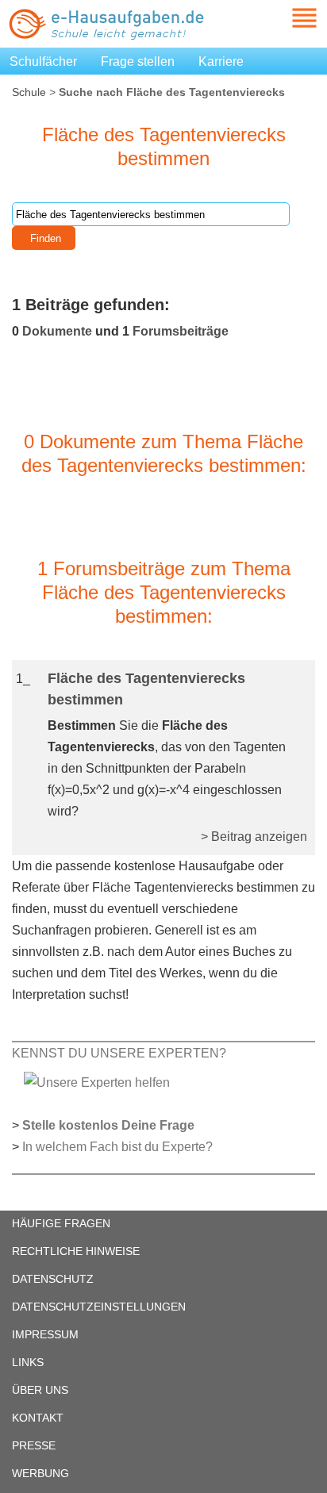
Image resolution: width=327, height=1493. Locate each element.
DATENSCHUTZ (53, 1278)
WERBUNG (40, 1473)
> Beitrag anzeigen (254, 836)
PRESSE (34, 1445)
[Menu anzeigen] (285, 18)
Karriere (221, 61)
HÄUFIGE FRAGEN (61, 1223)
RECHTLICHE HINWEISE (76, 1251)
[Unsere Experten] (97, 1081)
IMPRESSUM (45, 1334)
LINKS (28, 1362)
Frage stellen (138, 61)
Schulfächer (43, 61)
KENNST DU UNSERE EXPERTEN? (119, 1053)
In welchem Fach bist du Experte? (117, 1146)
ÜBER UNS (40, 1390)
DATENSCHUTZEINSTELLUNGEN (99, 1306)
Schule (29, 92)
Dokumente (57, 331)
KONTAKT (37, 1417)
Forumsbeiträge (181, 331)
